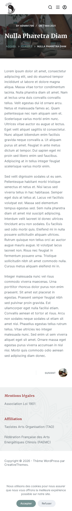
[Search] (50, 7)
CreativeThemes (16, 465)
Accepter (26, 503)
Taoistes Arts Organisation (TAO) (29, 427)
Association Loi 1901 (19, 404)
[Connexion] (65, 7)
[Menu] (58, 7)
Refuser (47, 503)
